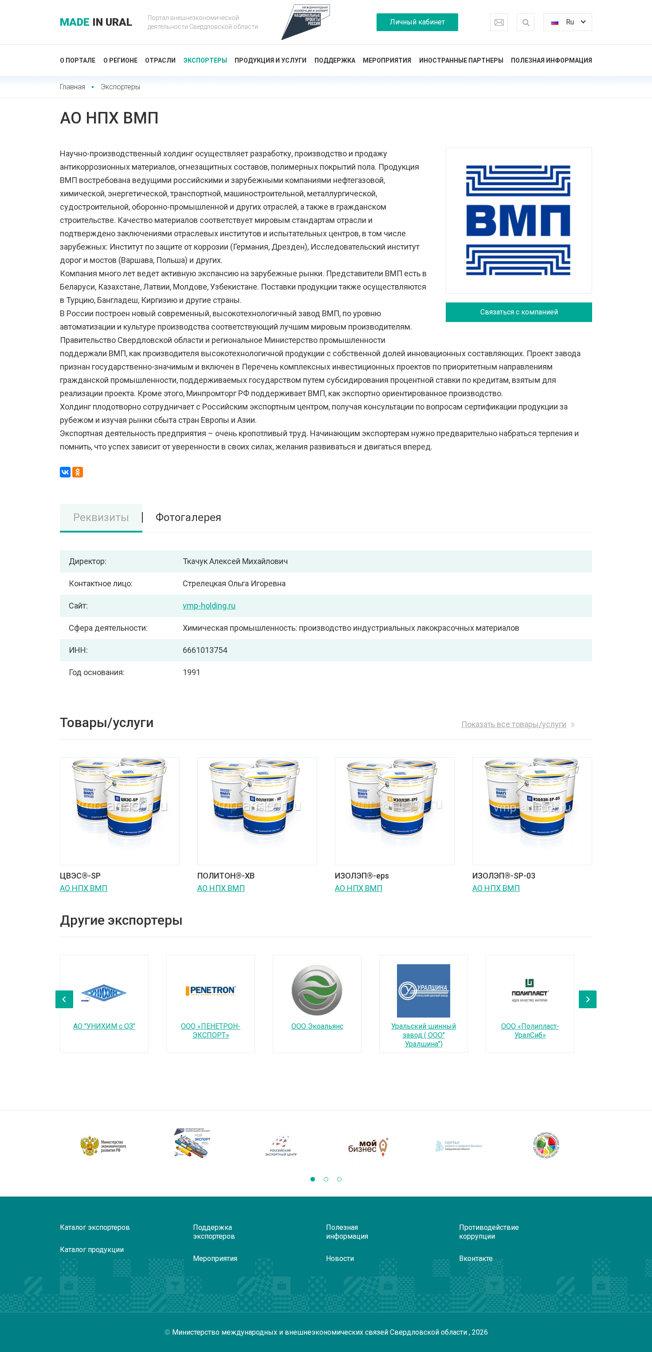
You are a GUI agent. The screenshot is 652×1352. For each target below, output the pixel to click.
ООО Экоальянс (317, 1026)
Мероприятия (387, 60)
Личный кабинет (417, 22)
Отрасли (160, 60)
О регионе (120, 60)
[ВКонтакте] (65, 472)
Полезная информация (551, 60)
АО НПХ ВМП (83, 888)
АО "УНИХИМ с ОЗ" (104, 1026)
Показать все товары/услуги (513, 724)
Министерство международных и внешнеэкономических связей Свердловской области (320, 1332)
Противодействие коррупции (489, 1232)
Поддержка (334, 60)
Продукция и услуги (270, 60)
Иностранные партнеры (461, 60)
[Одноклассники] (77, 472)
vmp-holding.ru (209, 605)
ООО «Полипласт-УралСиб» (530, 1030)
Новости (340, 1258)
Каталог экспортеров (95, 1227)
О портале (77, 60)
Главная (72, 87)
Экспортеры (205, 60)
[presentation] (64, 999)
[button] (312, 1179)
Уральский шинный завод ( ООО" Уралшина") (423, 1035)
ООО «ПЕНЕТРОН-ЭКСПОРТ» (210, 1030)
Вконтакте (476, 1258)
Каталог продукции (92, 1249)
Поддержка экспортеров (214, 1232)
